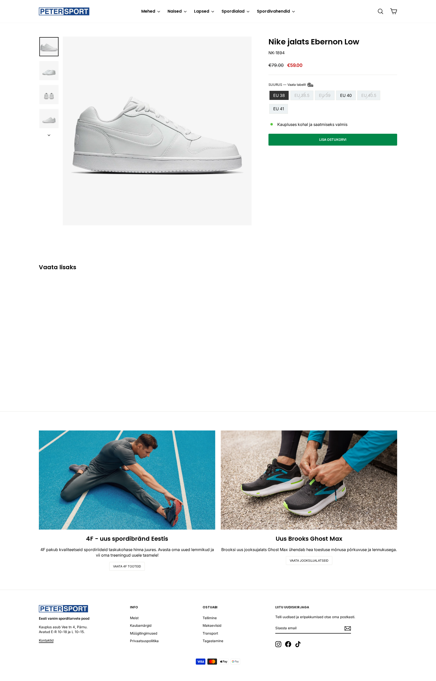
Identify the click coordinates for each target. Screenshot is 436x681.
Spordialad (234, 11)
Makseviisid (212, 625)
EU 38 (279, 95)
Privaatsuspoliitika (144, 641)
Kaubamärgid (140, 625)
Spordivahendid (274, 11)
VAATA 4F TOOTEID (127, 566)
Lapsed (202, 11)
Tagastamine (213, 641)
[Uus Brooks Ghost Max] (309, 480)
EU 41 (278, 108)
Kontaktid (46, 640)
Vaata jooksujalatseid (309, 560)
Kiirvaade (81, 364)
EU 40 (346, 95)
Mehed (148, 11)
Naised (175, 11)
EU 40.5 (368, 95)
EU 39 (325, 95)
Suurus (287, 84)
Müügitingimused (143, 633)
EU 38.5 (301, 95)
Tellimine (210, 618)
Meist (134, 618)
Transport (210, 633)
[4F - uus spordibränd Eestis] (127, 480)
